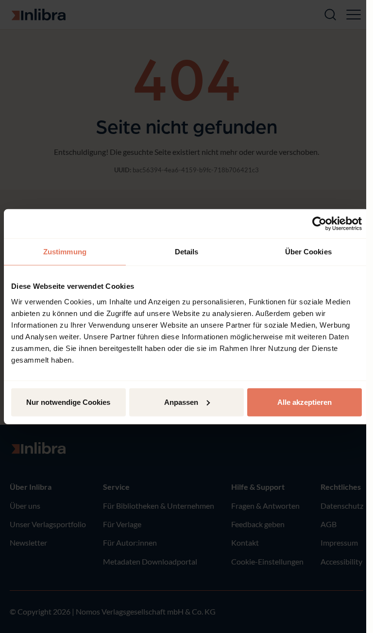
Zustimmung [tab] (64, 252)
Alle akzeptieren (304, 402)
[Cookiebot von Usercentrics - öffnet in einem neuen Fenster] (319, 224)
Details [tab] (187, 252)
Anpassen (181, 402)
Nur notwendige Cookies (68, 402)
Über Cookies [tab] (308, 252)
